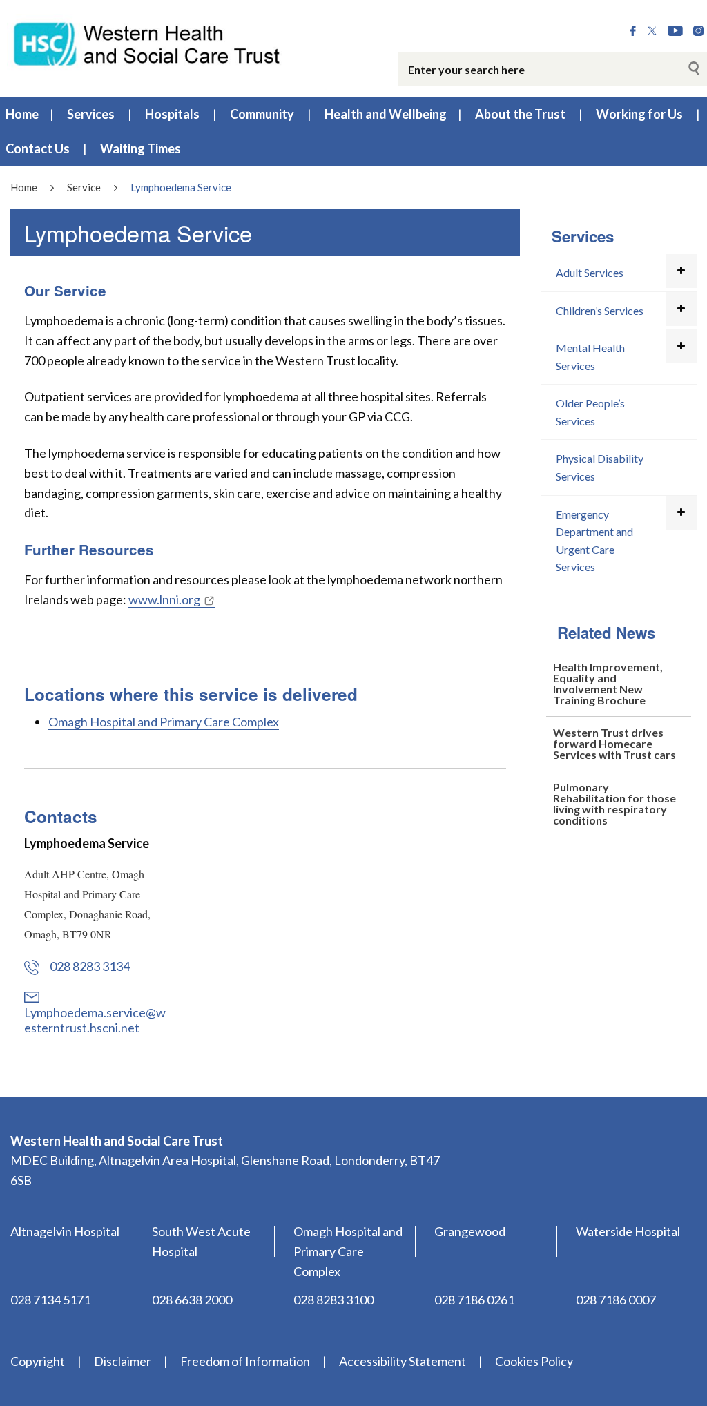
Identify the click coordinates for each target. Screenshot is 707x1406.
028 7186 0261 (474, 1299)
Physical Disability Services (599, 467)
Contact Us (38, 148)
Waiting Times (140, 148)
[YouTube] (675, 31)
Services (91, 114)
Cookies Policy (534, 1361)
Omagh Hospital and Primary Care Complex (163, 721)
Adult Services (589, 272)
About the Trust (520, 114)
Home (22, 114)
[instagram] (698, 31)
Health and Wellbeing (386, 114)
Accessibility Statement (402, 1361)
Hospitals (172, 114)
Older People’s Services (590, 411)
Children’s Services (599, 310)
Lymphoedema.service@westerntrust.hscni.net (95, 1020)
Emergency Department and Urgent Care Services (594, 541)
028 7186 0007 (616, 1299)
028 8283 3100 (333, 1299)
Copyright (37, 1361)
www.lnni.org (164, 599)
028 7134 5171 (50, 1299)
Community (262, 114)
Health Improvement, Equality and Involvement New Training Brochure (608, 683)
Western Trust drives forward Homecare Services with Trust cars (614, 743)
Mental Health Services (590, 356)
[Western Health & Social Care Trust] (147, 42)
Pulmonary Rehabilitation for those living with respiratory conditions (614, 803)
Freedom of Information (245, 1361)
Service (84, 187)
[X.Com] (652, 31)
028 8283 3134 (90, 966)
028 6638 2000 (192, 1299)
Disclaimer (122, 1361)
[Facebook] (632, 31)
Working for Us (639, 114)
